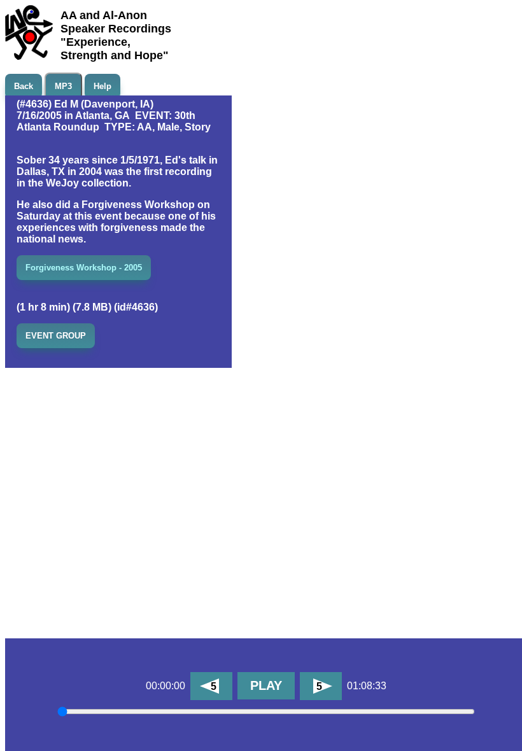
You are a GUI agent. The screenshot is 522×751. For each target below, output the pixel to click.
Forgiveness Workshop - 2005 (83, 267)
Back (23, 86)
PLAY (266, 685)
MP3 (63, 86)
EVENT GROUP (55, 335)
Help (102, 86)
